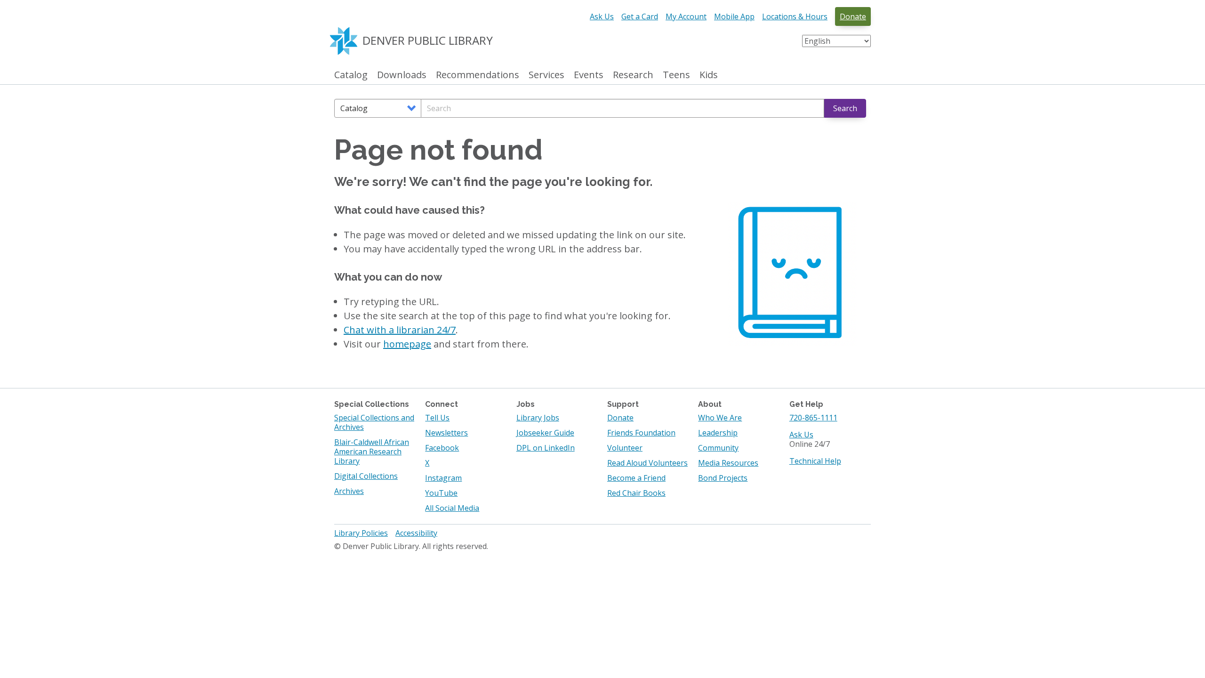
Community (718, 448)
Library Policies (361, 533)
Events (588, 75)
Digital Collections (366, 476)
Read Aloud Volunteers (647, 463)
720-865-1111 (813, 417)
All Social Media (452, 508)
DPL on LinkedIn (545, 448)
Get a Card (639, 16)
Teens (676, 75)
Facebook (442, 448)
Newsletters (446, 433)
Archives (349, 491)
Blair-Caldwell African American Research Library (371, 451)
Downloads (401, 75)
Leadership (718, 433)
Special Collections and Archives (374, 422)
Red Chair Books (636, 493)
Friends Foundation (641, 433)
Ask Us (602, 16)
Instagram (443, 478)
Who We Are (720, 417)
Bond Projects (722, 478)
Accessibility (416, 533)
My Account (686, 16)
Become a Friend (636, 478)
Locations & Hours (794, 16)
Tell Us (437, 417)
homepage (407, 344)
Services (546, 75)
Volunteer (625, 448)
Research (633, 75)
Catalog (351, 75)
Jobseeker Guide (545, 433)
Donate (853, 16)
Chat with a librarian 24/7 (400, 329)
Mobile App (734, 16)
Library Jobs (537, 417)
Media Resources (728, 463)
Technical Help (815, 461)
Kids (708, 75)
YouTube (441, 493)
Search (845, 108)
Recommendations (477, 75)
